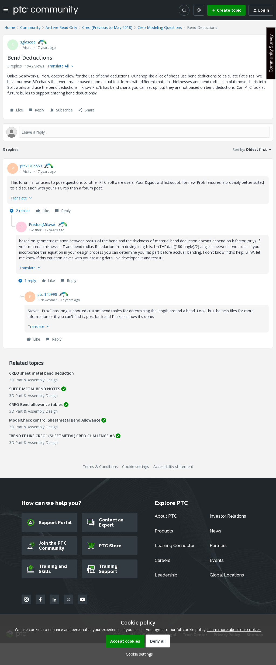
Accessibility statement (173, 466)
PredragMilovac (42, 224)
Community (30, 27)
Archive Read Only (61, 27)
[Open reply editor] (138, 132)
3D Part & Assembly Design (33, 379)
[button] (6, 11)
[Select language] (199, 10)
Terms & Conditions (100, 466)
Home (9, 27)
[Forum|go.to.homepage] (45, 10)
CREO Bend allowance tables (36, 404)
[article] (138, 189)
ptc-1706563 (31, 165)
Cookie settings (135, 466)
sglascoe (28, 42)
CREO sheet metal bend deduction (41, 373)
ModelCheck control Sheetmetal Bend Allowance (54, 420)
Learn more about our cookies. (234, 629)
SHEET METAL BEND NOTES (34, 388)
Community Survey (271, 53)
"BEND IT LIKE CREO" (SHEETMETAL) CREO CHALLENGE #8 (62, 435)
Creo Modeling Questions (159, 27)
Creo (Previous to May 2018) (107, 27)
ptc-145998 (47, 294)
